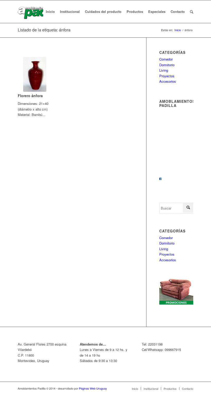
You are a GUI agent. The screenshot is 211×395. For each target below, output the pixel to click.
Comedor (166, 59)
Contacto (187, 388)
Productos (170, 388)
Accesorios (167, 81)
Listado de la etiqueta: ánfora (44, 30)
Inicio (177, 30)
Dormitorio (166, 64)
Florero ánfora (30, 95)
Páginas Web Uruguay (93, 388)
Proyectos (166, 75)
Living (163, 70)
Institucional (151, 388)
